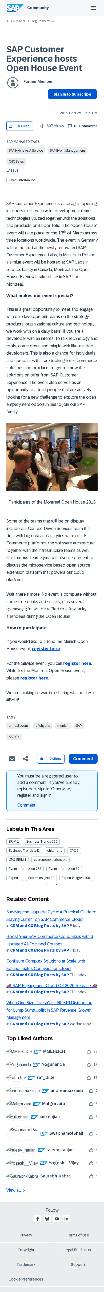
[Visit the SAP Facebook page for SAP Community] (37, 1219)
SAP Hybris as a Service (26, 150)
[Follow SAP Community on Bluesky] (47, 1219)
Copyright (26, 1250)
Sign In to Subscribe (72, 94)
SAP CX (14, 737)
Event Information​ (62, 869)
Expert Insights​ (72, 878)
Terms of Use (78, 1235)
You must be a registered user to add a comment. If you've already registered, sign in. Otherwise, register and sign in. (48, 786)
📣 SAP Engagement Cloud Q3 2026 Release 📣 (51, 985)
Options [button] (51, 104)
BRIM (12, 841)
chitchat (53, 851)
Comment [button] (83, 758)
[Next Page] (56, 885)
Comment (26, 805)
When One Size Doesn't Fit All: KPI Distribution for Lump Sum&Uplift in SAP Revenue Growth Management (49, 1010)
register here (46, 648)
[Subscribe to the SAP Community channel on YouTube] (57, 1219)
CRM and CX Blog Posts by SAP (33, 21)
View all (13, 1190)
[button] (11, 126)
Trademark (26, 1264)
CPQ (73, 851)
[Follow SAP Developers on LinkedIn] (66, 1219)
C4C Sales (16, 161)
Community (38, 8)
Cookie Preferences (26, 1279)
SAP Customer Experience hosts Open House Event (44, 59)
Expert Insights (39, 878)
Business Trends (38, 841)
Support (78, 1264)
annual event (18, 726)
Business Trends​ (21, 851)
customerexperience (49, 860)
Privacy (26, 1235)
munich (63, 726)
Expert (13, 878)
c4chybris (42, 726)
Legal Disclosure (78, 1250)
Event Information (22, 180)
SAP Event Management (67, 150)
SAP (79, 726)
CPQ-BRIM (16, 860)
